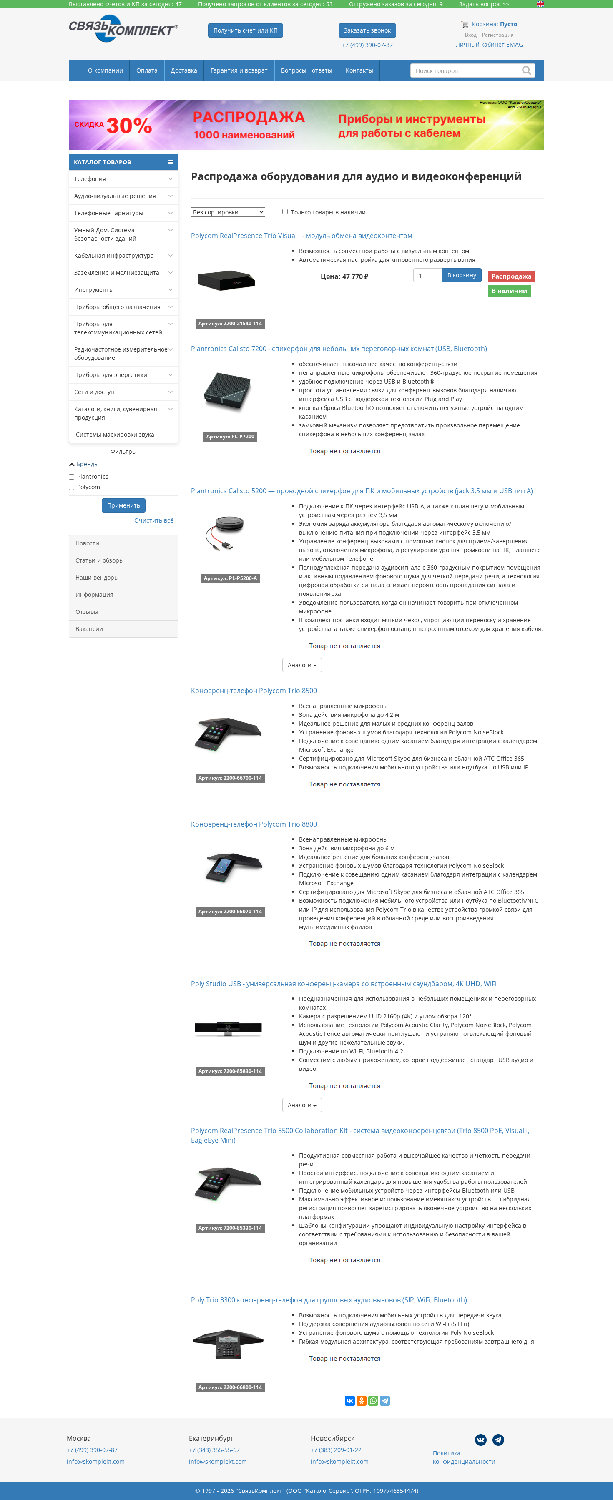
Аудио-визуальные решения (115, 196)
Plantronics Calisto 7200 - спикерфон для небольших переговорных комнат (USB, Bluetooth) (339, 348)
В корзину (461, 275)
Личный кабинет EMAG (489, 44)
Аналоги (300, 665)
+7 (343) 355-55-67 (214, 1450)
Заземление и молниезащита (116, 272)
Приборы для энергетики (110, 375)
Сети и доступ (94, 392)
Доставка (184, 70)
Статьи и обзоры (99, 560)
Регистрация (498, 34)
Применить (123, 505)
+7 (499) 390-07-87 (367, 45)
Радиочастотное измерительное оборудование (121, 353)
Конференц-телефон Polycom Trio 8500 (254, 690)
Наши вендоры (97, 577)
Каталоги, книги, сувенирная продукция (115, 413)
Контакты (359, 70)
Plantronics (92, 476)
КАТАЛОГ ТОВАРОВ (102, 162)
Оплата (147, 70)
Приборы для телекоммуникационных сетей (118, 328)
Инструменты (94, 290)
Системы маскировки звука (114, 434)
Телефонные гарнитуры (108, 213)
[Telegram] (385, 1401)
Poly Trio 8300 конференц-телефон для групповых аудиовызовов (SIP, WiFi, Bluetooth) (329, 1299)
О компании (105, 70)
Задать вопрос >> (484, 4)
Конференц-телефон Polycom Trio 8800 (254, 824)
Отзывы (86, 612)
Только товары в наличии (328, 212)
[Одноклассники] (362, 1401)
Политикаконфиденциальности (464, 1457)
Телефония (90, 179)
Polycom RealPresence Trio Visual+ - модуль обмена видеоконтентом (301, 235)
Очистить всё (153, 520)
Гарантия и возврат (239, 70)
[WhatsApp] (373, 1401)
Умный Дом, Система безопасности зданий (105, 234)
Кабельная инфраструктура (114, 255)
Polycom (88, 487)
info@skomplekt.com (96, 1461)
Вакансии (89, 629)
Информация (94, 594)
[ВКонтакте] (350, 1401)
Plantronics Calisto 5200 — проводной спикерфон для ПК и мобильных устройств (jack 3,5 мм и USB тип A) (362, 490)
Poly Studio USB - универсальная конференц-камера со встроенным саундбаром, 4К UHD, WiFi (344, 983)
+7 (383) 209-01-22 (336, 1450)
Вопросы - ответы (306, 70)
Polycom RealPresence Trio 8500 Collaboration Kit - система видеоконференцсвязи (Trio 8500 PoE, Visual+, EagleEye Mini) (360, 1135)
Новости (87, 543)
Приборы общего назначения (117, 307)
